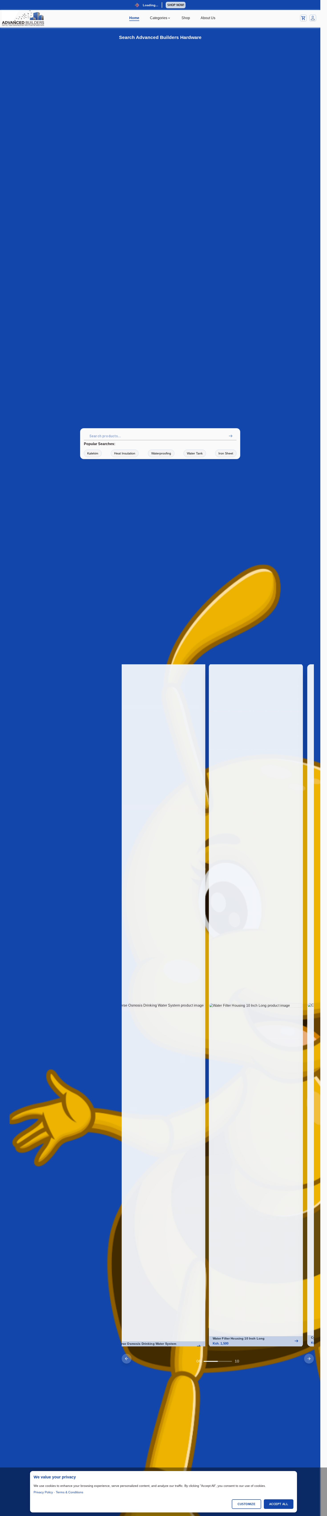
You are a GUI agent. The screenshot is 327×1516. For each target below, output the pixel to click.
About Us (208, 18)
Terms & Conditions (69, 1492)
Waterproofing (161, 453)
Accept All (278, 1504)
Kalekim (92, 453)
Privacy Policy (43, 1492)
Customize (246, 1504)
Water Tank (195, 453)
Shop (186, 18)
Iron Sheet (225, 453)
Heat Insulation (124, 453)
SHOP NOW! (175, 5)
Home (134, 18)
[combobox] (161, 436)
